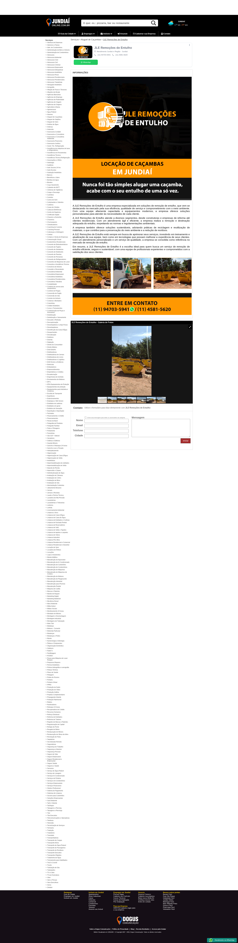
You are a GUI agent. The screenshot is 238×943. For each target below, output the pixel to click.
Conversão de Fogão (54, 293)
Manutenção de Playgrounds (57, 579)
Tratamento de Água (54, 858)
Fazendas (92, 905)
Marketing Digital (53, 596)
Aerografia (50, 87)
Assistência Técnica (54, 155)
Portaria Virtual (52, 682)
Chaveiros (50, 220)
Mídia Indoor (51, 606)
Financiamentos (52, 418)
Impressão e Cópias (54, 470)
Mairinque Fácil (168, 902)
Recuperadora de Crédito (55, 709)
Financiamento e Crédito (55, 416)
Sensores (50, 768)
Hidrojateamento (53, 450)
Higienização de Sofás (54, 458)
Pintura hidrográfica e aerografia (58, 667)
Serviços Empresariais (54, 783)
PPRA (49, 685)
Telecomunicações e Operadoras (58, 818)
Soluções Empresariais (55, 798)
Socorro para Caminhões (55, 796)
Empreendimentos (53, 369)
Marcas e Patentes (53, 591)
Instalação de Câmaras (55, 475)
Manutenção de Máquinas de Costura (57, 573)
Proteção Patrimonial (54, 700)
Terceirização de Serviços (56, 825)
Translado (50, 835)
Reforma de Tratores (54, 719)
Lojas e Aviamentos (53, 555)
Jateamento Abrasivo (54, 488)
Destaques (68, 892)
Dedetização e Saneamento (56, 317)
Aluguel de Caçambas (54, 117)
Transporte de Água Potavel (56, 845)
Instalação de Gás (53, 483)
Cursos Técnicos (119, 898)
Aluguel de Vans (52, 122)
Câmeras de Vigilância (55, 190)
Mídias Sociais (52, 608)
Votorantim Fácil (169, 909)
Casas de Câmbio (53, 207)
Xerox (49, 885)
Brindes (49, 182)
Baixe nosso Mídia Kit (146, 898)
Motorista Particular (53, 631)
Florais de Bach (52, 421)
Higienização (51, 453)
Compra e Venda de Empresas (57, 237)
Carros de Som (52, 200)
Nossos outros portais (171, 892)
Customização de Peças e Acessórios (56, 311)
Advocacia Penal (53, 75)
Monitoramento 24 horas (55, 611)
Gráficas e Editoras (53, 441)
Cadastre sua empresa (146, 896)
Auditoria (50, 165)
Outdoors (50, 648)
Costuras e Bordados (54, 301)
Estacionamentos (53, 398)
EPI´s (49, 382)
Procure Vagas (118, 894)
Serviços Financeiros (54, 786)
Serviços (49, 40)
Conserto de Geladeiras (55, 249)
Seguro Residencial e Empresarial (54, 760)
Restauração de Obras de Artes (57, 734)
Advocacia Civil (52, 62)
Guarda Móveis (52, 443)
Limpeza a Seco (52, 512)
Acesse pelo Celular (159, 929)
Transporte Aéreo (53, 843)
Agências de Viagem (54, 102)
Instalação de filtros (53, 480)
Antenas (50, 127)
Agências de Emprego (54, 97)
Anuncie (123, 34)
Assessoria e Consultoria (55, 134)
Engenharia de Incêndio (55, 377)
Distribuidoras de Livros (55, 357)
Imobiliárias (51, 460)
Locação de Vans (53, 547)
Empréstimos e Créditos (55, 372)
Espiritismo (51, 396)
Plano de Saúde (52, 672)
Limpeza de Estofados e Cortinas (58, 520)
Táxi (48, 813)
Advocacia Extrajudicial (55, 70)
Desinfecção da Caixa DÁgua (57, 330)
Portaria (50, 680)
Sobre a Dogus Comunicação (99, 929)
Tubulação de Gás (53, 867)
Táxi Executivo (52, 815)
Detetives (50, 337)
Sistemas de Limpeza (54, 793)
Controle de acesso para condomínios (55, 287)
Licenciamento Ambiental (55, 510)
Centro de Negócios (54, 212)
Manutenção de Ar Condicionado (58, 562)
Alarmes (50, 114)
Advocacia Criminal (53, 65)
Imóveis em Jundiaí (71, 898)
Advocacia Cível (52, 60)
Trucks (49, 865)
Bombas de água (53, 180)
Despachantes (52, 332)
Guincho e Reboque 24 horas (57, 446)
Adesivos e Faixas (53, 45)
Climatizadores (52, 224)
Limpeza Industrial (53, 537)
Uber (49, 877)
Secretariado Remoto (54, 742)
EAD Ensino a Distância (55, 362)
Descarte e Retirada (54, 320)
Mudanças (50, 633)
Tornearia (50, 828)
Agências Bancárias (54, 95)
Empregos (88, 34)
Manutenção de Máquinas (56, 570)
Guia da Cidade (67, 34)
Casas (91, 898)
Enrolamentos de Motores (56, 379)
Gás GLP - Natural (53, 436)
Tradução (50, 830)
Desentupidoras (52, 327)
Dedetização (51, 315)
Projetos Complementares (56, 695)
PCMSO (50, 656)
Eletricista (50, 364)
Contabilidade (52, 284)
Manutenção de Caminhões (56, 565)
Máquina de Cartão (53, 589)
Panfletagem (51, 653)
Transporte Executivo (54, 853)
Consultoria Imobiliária (54, 277)
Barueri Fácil (167, 894)
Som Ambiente (52, 800)
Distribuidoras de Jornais (55, 354)
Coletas (49, 234)
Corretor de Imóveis (53, 298)
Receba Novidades (142, 929)
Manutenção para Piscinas (56, 584)
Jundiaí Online (168, 900)
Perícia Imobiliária (53, 665)
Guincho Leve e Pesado (55, 448)
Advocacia (50, 55)
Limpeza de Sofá (53, 527)
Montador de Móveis (54, 613)
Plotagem (50, 675)
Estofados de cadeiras (54, 403)
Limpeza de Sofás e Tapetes (56, 530)
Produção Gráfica (53, 692)
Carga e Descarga (53, 192)
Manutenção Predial (54, 586)
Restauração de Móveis (55, 732)
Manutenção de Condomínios (57, 567)
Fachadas (50, 413)
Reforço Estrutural (53, 714)
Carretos (50, 197)
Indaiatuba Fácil (168, 898)
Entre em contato (144, 902)
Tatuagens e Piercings (54, 810)
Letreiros (50, 505)
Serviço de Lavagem (54, 773)
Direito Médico (52, 347)
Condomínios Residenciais (56, 242)
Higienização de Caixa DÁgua (57, 455)
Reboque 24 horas (53, 707)
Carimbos (50, 195)
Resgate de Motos (53, 729)
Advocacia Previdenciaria (55, 77)
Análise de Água (52, 124)
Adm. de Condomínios (54, 47)
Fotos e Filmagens (53, 428)
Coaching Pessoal (53, 229)
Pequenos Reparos (53, 662)
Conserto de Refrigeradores (56, 259)
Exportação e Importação (55, 411)
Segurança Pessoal (53, 752)
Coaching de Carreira (54, 227)
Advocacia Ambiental (54, 57)
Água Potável (51, 112)
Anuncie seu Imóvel (96, 909)
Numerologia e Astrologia (55, 641)
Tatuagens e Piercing (54, 808)
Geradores (50, 438)
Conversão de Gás (53, 296)
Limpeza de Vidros (53, 535)
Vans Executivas (52, 882)
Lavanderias (51, 500)
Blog (132, 929)
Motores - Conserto (53, 628)
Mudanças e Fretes (53, 636)
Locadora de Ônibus (54, 550)
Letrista (49, 508)
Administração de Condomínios (57, 52)
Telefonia (50, 820)
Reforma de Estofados (54, 717)
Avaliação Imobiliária (54, 172)
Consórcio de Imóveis (54, 267)
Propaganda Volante (54, 697)
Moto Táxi (50, 623)
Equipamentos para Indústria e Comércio (57, 390)
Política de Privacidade (120, 929)
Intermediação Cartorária (55, 485)
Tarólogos (50, 805)
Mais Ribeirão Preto (170, 904)
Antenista (50, 129)
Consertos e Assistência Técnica (58, 264)
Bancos (49, 175)
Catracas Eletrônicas (54, 210)
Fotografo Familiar (53, 426)
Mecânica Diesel (53, 601)
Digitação (50, 342)
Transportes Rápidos (54, 855)
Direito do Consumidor (54, 345)
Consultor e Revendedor (55, 269)
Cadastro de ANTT (53, 187)
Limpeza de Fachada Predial (57, 522)
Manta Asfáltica (52, 557)
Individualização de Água (55, 473)
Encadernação (52, 374)
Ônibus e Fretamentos (54, 643)
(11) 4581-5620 (121, 55)
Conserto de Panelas (54, 254)
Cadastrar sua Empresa (145, 34)
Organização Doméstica (55, 646)
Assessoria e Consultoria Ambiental (55, 137)
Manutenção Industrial (54, 581)
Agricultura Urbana (53, 107)
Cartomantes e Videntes (55, 202)
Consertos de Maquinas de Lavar (58, 262)
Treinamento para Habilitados (57, 860)
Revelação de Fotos (54, 737)
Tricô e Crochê (52, 862)
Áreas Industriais (95, 896)
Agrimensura (51, 109)
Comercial (92, 902)
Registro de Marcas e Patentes (57, 722)
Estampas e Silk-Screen (55, 401)
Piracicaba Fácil (169, 907)
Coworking (51, 303)
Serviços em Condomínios (56, 781)
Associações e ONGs (54, 160)
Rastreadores (51, 704)
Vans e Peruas (52, 880)
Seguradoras (51, 744)
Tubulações (51, 870)
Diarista (49, 340)
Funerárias (51, 433)
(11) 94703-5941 (104, 55)
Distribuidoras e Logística (55, 359)
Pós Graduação (119, 902)
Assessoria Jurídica (53, 143)
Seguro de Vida (52, 754)
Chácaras (92, 900)
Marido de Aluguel (53, 594)
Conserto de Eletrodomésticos (57, 244)
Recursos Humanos (54, 712)
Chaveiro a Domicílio (54, 217)
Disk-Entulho (51, 350)
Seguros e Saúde (53, 766)
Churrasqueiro (52, 222)
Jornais (49, 490)
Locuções (50, 552)
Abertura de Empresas (54, 42)
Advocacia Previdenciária (55, 80)
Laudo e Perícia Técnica (55, 495)
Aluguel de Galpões (54, 119)
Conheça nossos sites (146, 900)
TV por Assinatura (53, 875)
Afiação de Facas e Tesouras (57, 90)
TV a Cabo (50, 872)
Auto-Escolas (51, 170)
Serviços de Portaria (54, 778)
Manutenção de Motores (55, 576)
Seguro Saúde (52, 763)
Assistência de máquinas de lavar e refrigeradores (58, 149)
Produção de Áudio (53, 687)
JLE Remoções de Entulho (115, 39)
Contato (166, 34)
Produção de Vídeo (53, 690)
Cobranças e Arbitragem (55, 232)
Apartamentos (94, 894)
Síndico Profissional (54, 788)
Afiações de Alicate (53, 92)
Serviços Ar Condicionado (56, 776)
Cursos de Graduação (121, 900)
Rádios (49, 702)
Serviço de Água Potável (55, 771)
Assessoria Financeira (54, 141)
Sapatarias (51, 739)
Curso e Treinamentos (54, 308)
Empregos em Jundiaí (72, 896)
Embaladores (51, 367)
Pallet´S (50, 651)
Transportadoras (52, 838)
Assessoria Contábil (54, 132)
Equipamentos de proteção (56, 387)
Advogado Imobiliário (54, 85)
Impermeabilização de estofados (58, 463)
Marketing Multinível (54, 599)
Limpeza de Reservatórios (56, 525)
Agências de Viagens (54, 104)
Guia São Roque (169, 896)
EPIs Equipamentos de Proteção (58, 384)
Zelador (49, 887)
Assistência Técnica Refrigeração (58, 158)
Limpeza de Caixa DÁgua (56, 515)
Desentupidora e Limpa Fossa (57, 325)
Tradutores (51, 833)
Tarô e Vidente (52, 803)
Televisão (50, 823)
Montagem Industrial (54, 618)
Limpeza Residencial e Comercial (58, 542)
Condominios (93, 904)
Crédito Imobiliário (53, 306)
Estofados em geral (53, 406)
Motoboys (50, 626)
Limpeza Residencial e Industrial (58, 545)
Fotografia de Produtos (55, 423)
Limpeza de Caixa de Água (56, 517)
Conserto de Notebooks (55, 252)
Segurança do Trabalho (55, 747)
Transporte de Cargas (54, 840)
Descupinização (52, 322)
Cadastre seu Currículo (121, 896)
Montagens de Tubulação (55, 621)
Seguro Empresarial (54, 757)
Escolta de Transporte (54, 393)
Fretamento (51, 431)
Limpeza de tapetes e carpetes (57, 532)
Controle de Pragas (53, 291)
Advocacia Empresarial (55, 67)
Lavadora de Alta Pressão (56, 498)
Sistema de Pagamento (55, 791)
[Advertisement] (119, 7)
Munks (49, 638)
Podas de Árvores (53, 677)
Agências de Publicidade (55, 99)
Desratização (51, 335)
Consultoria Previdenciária (56, 279)
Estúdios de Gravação (54, 408)
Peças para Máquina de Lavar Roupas (57, 659)
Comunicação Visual (54, 239)
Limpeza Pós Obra (53, 540)
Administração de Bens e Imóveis (58, 50)
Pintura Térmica (52, 670)
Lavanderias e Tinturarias (55, 503)
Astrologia (50, 162)
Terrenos (92, 907)
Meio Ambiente (52, 604)
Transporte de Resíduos (55, 850)
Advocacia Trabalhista (54, 82)
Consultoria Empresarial (55, 274)
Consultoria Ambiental (54, 272)
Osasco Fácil (168, 905)
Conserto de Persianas (55, 257)
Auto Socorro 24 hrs (54, 167)
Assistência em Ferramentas (56, 153)
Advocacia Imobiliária (54, 72)
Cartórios (50, 205)
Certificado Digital (53, 215)
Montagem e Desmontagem (56, 616)
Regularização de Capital (55, 724)
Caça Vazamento (53, 185)
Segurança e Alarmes (54, 749)
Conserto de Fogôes (54, 247)
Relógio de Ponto (53, 727)
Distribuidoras (52, 352)
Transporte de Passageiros (56, 848)
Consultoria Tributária (54, 282)
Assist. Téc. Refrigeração (55, 146)
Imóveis (107, 34)
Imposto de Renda (53, 468)
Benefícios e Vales (53, 177)
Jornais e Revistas (53, 493)
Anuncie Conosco (144, 894)
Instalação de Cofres (54, 478)
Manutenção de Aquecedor (56, 560)
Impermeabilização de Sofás (56, 465)
